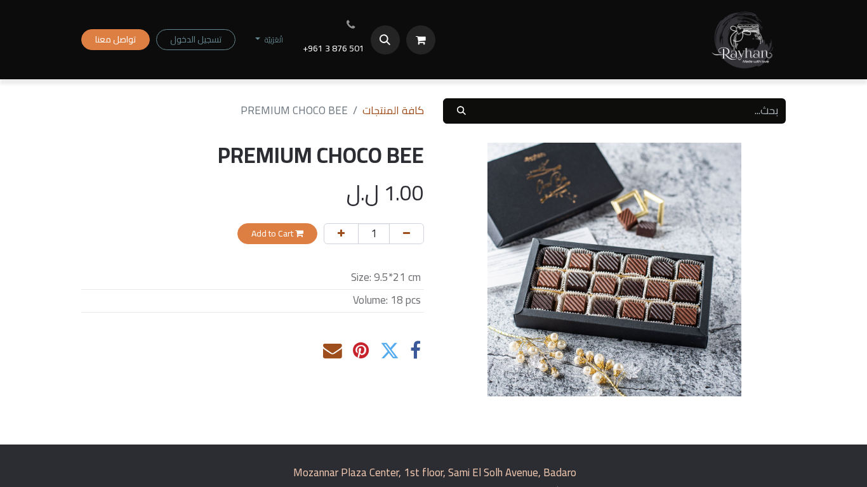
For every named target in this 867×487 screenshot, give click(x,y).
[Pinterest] (361, 350)
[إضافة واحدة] (341, 233)
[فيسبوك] (415, 350)
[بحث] (461, 111)
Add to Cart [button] (273, 233)
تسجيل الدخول (196, 39)
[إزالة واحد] (406, 233)
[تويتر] (389, 350)
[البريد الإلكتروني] (332, 350)
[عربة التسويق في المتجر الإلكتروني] (420, 40)
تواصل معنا (115, 39)
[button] (385, 40)
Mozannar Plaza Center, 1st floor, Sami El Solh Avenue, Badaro (434, 472)
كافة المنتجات (393, 110)
